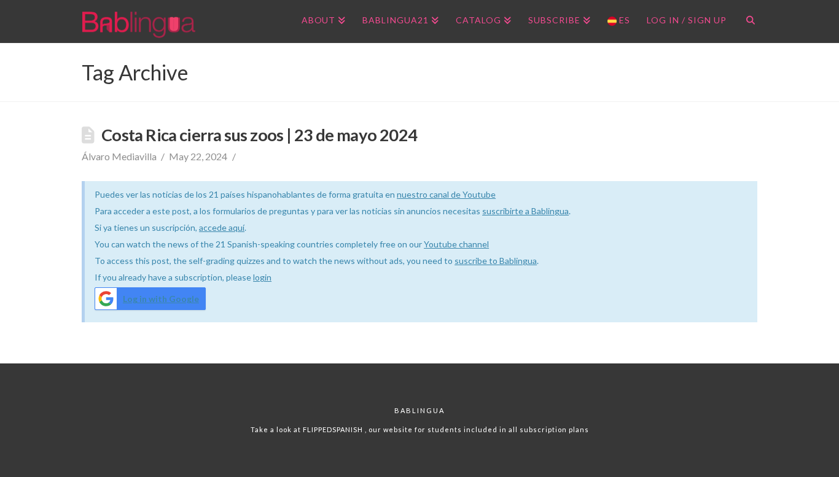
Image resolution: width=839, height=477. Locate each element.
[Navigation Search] (746, 21)
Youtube (441, 244)
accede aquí (221, 227)
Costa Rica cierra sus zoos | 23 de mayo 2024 (259, 135)
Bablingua (419, 410)
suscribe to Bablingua (496, 260)
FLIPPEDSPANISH (334, 429)
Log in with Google (161, 298)
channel (474, 244)
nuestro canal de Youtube (446, 194)
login (262, 277)
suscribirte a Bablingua (525, 211)
